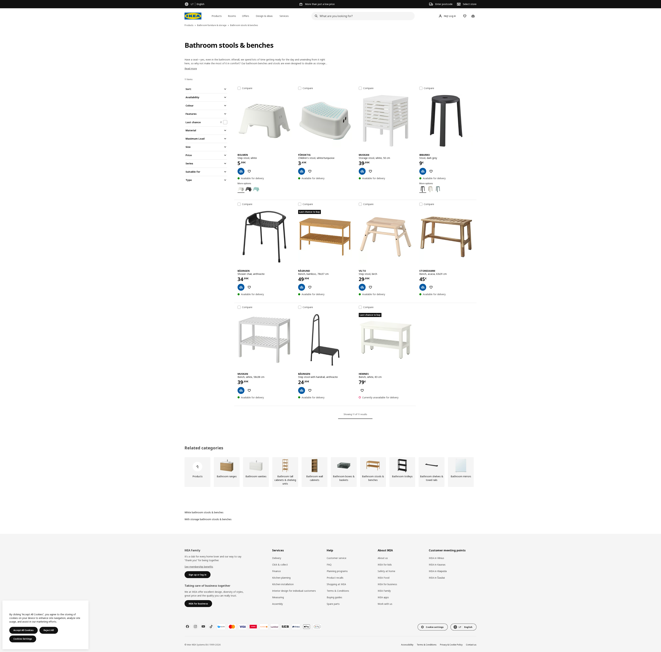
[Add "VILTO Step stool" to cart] (362, 287)
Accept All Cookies (23, 630)
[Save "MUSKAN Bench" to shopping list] (249, 390)
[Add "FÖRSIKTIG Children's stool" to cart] (301, 171)
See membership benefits (199, 566)
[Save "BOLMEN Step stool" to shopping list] (249, 171)
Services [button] (284, 16)
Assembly (277, 603)
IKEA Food (383, 577)
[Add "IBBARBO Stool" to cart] (422, 171)
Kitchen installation (283, 584)
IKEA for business (387, 584)
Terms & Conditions (338, 590)
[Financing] (221, 627)
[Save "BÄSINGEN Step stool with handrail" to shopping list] (309, 390)
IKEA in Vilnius (436, 558)
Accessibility (407, 644)
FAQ (329, 564)
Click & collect (280, 564)
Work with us (385, 603)
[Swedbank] (264, 627)
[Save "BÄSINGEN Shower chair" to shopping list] (249, 287)
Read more (191, 68)
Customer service (336, 558)
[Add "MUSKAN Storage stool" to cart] (362, 171)
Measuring (278, 597)
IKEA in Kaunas (437, 564)
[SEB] (285, 627)
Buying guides (334, 597)
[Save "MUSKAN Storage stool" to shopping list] (370, 171)
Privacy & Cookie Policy (451, 644)
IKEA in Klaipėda (438, 571)
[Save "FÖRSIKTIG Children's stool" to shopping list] (309, 171)
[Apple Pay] (306, 627)
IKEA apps (383, 597)
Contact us (471, 644)
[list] (330, 472)
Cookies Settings (22, 638)
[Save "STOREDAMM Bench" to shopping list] (431, 287)
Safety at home (386, 571)
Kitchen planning (281, 577)
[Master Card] (232, 627)
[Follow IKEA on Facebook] (187, 626)
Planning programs (337, 571)
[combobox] (362, 16)
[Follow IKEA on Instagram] (195, 626)
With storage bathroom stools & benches (208, 519)
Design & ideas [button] (264, 16)
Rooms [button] (232, 16)
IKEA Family (384, 590)
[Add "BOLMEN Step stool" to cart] (241, 171)
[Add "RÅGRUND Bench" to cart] (301, 287)
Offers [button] (245, 16)
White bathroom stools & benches (204, 512)
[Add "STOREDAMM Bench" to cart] (422, 287)
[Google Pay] (317, 627)
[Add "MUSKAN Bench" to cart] (241, 390)
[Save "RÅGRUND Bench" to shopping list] (309, 287)
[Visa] (242, 627)
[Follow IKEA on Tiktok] (211, 626)
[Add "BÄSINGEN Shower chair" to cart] (241, 287)
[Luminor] (274, 627)
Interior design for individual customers (294, 590)
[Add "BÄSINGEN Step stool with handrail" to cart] (301, 390)
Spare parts (333, 603)
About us (383, 558)
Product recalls (335, 577)
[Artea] (296, 627)
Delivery (276, 558)
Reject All (49, 630)
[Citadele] (253, 627)
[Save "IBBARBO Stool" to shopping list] (431, 171)
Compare (247, 88)
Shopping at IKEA (336, 584)
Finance (276, 571)
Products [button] (217, 16)
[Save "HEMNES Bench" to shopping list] (362, 390)
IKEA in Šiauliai (437, 577)
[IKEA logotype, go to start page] (193, 16)
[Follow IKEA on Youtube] (203, 626)
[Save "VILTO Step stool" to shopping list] (370, 287)
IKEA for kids (385, 564)
